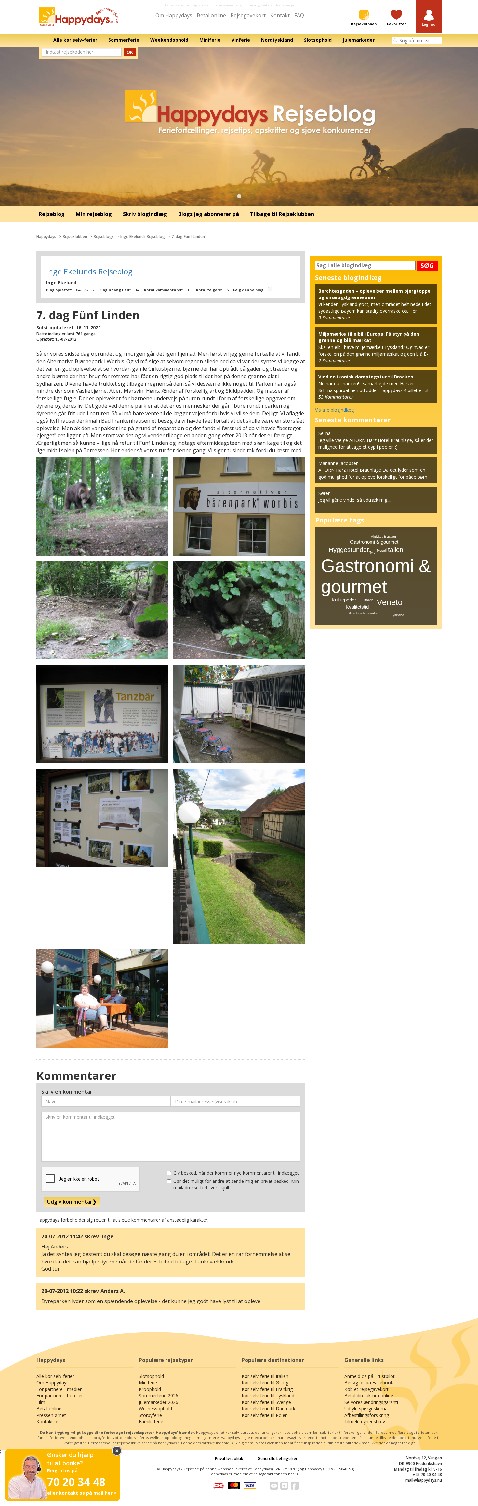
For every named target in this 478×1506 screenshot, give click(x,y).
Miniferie (148, 1383)
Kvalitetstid (357, 607)
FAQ (299, 15)
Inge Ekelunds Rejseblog (142, 236)
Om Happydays (173, 15)
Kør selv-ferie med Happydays (185, 5)
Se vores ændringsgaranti (371, 1402)
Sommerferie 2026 (158, 1396)
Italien (394, 549)
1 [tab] (239, 196)
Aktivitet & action (383, 536)
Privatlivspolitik (229, 1458)
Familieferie (151, 1422)
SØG (427, 265)
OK (129, 52)
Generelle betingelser (278, 1458)
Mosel (381, 550)
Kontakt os (48, 1422)
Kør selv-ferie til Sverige (266, 1402)
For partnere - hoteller (59, 1396)
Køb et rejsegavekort (366, 1389)
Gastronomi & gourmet (374, 542)
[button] (429, 18)
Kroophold (150, 1389)
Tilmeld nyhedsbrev (364, 1422)
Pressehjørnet (51, 1415)
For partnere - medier (59, 1389)
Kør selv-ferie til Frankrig (267, 1389)
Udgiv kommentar (72, 1201)
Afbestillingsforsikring (366, 1415)
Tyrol (372, 552)
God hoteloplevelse (363, 613)
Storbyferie (150, 1415)
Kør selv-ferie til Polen (265, 1415)
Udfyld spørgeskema (366, 1409)
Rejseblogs (104, 236)
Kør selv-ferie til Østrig (265, 1383)
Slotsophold (151, 1376)
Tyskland (397, 615)
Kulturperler (344, 599)
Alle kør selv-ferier (55, 1376)
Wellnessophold (155, 1409)
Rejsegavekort (248, 15)
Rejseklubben (75, 236)
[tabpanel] (239, 126)
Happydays (46, 236)
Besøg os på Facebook (368, 1383)
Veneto (390, 602)
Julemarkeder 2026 (158, 1402)
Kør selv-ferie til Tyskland (268, 1396)
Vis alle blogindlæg (334, 410)
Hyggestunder (349, 549)
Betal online (211, 15)
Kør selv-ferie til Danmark (268, 1409)
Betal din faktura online (368, 1396)
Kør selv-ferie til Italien (265, 1376)
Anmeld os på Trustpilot (369, 1376)
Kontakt (280, 15)
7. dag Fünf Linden (188, 236)
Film (40, 1402)
